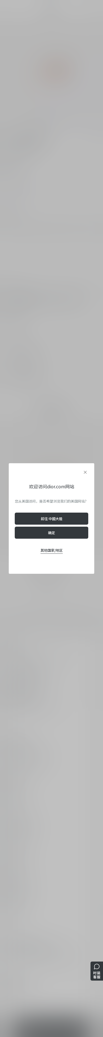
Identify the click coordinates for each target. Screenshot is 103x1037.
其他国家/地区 (51, 550)
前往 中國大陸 (51, 518)
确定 (51, 532)
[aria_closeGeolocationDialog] (85, 472)
